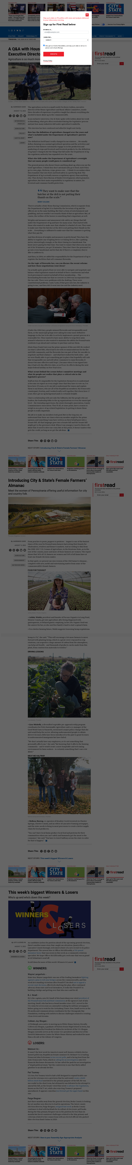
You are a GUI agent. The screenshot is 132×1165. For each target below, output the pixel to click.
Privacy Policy (47, 61)
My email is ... (47, 29)
